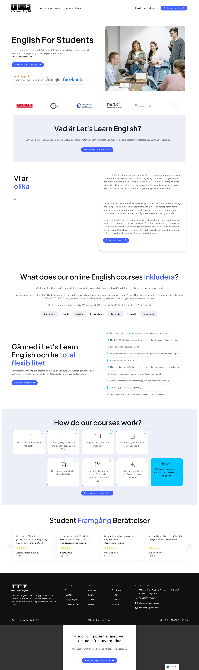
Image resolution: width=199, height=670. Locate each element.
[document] (99, 647)
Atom (108, 620)
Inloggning (153, 8)
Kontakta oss (140, 8)
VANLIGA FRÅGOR (73, 8)
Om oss (48, 8)
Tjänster (57, 8)
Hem (41, 8)
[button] (10, 546)
